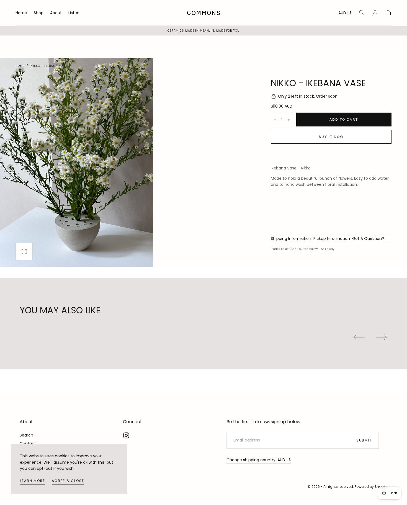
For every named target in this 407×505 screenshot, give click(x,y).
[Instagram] (126, 435)
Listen (73, 13)
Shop (38, 13)
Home (21, 13)
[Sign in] (375, 12)
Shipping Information (291, 239)
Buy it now (331, 137)
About (56, 13)
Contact (28, 443)
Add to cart (343, 119)
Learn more (32, 480)
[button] (345, 14)
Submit (364, 440)
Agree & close (68, 480)
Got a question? (368, 239)
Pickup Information (331, 239)
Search (26, 435)
